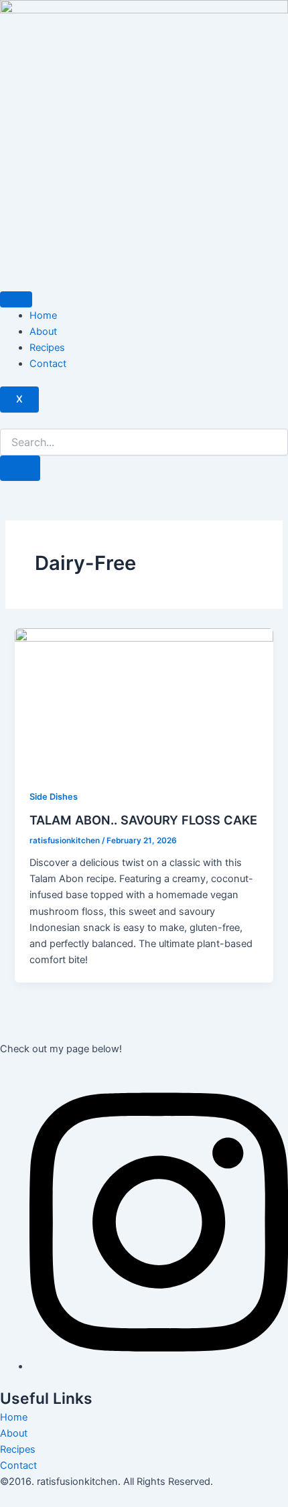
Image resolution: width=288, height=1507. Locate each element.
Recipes (47, 348)
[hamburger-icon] (16, 299)
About (43, 332)
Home (43, 315)
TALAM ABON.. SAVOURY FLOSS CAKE (143, 819)
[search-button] (20, 468)
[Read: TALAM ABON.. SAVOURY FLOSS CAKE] (144, 701)
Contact (47, 364)
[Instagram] (158, 1366)
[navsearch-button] (4, 421)
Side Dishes (53, 797)
